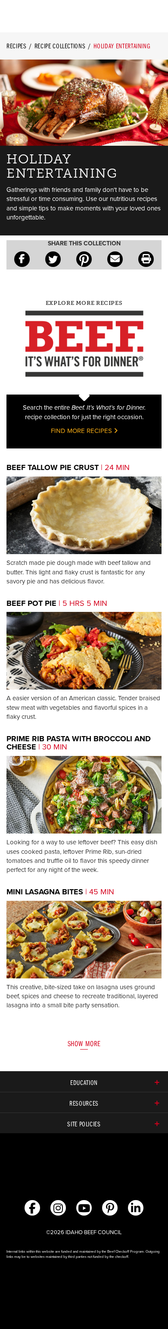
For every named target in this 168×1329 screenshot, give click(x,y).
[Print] (146, 259)
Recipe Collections (60, 45)
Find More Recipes (82, 431)
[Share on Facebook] (22, 259)
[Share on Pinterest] (84, 259)
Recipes (16, 45)
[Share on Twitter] (53, 259)
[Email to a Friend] (115, 259)
